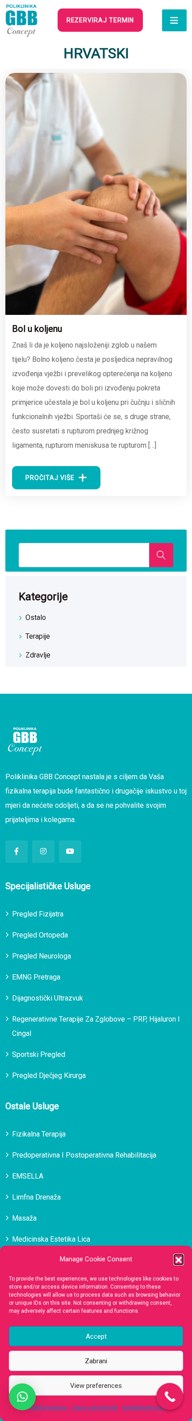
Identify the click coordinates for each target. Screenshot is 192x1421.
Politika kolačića (47, 1407)
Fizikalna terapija (39, 1134)
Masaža (24, 1218)
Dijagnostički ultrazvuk (47, 998)
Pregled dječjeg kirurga (49, 1075)
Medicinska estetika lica (51, 1239)
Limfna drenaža (36, 1197)
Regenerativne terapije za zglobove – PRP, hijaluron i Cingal (96, 1026)
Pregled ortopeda (40, 935)
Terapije (37, 636)
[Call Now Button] (169, 1396)
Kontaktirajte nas (143, 1407)
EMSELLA (27, 1176)
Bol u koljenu (37, 328)
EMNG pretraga (36, 977)
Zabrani (96, 1361)
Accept (96, 1336)
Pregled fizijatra (37, 914)
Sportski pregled (38, 1054)
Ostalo (35, 617)
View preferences (96, 1386)
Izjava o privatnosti (94, 1407)
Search (161, 555)
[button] (178, 1259)
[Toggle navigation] (174, 20)
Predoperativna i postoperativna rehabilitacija (84, 1155)
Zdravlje (37, 655)
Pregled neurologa (41, 956)
